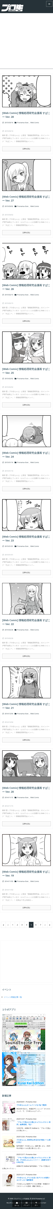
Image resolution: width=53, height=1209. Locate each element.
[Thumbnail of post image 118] (26, 682)
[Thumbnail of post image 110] (26, 347)
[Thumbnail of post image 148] (26, 431)
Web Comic (34, 122)
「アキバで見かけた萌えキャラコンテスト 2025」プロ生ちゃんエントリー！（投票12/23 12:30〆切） (33, 1159)
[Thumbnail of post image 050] (26, 766)
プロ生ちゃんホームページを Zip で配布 (31, 1105)
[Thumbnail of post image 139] (26, 261)
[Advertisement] (26, 40)
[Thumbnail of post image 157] (26, 91)
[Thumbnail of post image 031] (26, 850)
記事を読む (26, 149)
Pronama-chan (22, 122)
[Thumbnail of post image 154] (26, 599)
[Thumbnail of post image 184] (26, 515)
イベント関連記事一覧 (13, 997)
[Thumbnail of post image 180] (26, 175)
